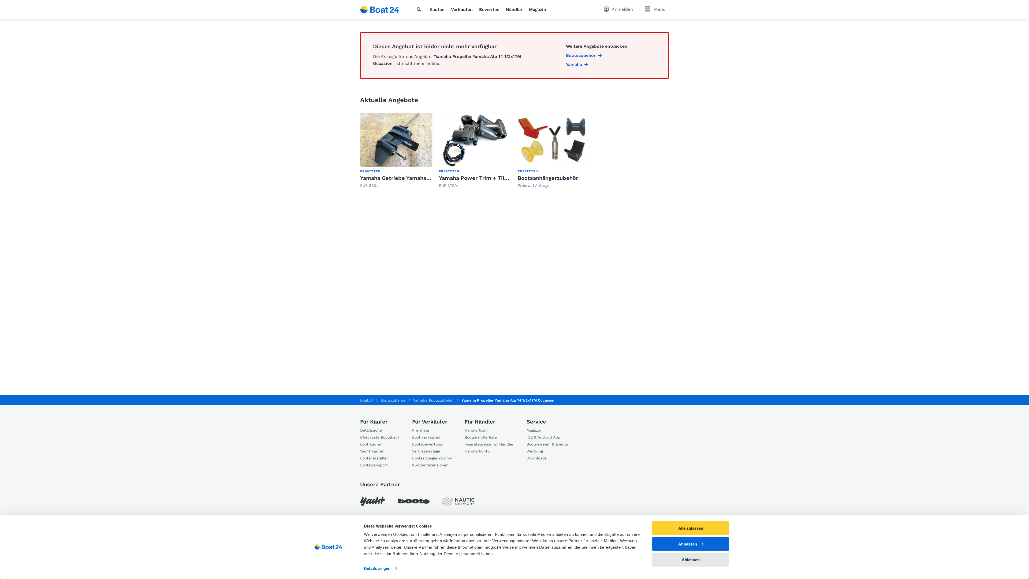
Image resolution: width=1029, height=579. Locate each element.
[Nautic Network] (458, 501)
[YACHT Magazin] (372, 501)
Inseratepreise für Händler (489, 444)
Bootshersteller (374, 458)
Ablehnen (691, 559)
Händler (514, 9)
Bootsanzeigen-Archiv (432, 458)
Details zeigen (377, 568)
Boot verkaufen (426, 437)
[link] (396, 150)
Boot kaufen (371, 444)
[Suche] (420, 9)
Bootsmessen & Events (547, 444)
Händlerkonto (477, 451)
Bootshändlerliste (481, 437)
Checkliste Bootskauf (379, 437)
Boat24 (366, 400)
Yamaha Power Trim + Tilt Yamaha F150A (492, 178)
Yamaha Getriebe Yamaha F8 (397, 178)
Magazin (537, 9)
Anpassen (687, 544)
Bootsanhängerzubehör (548, 178)
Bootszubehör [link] (581, 55)
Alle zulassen (690, 528)
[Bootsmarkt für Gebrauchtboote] (380, 9)
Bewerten (489, 9)
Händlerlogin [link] (476, 430)
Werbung (535, 451)
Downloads (537, 458)
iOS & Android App (543, 437)
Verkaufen (462, 9)
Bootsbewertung (427, 444)
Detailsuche (371, 430)
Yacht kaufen (372, 451)
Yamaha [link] (574, 64)
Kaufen (437, 9)
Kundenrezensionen (430, 465)
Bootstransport (374, 465)
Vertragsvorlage (426, 451)
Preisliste (420, 430)
